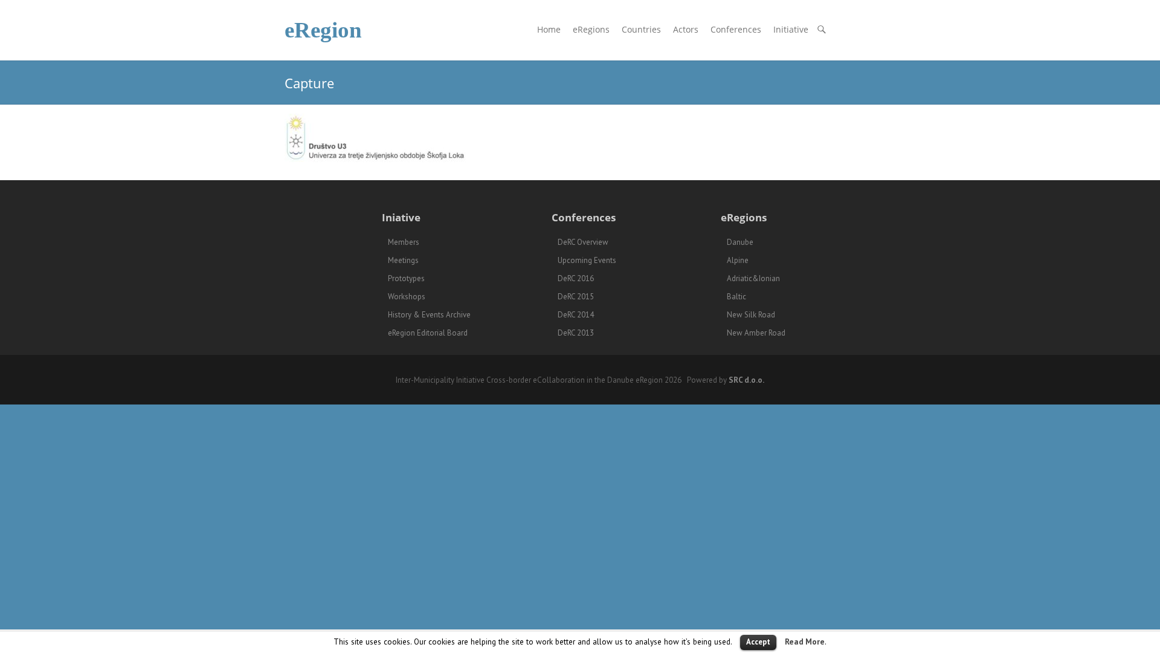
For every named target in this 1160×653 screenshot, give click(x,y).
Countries (641, 29)
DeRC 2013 (576, 333)
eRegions (591, 29)
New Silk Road (751, 315)
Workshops (406, 296)
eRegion (323, 30)
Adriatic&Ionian (753, 278)
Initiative (790, 29)
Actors (685, 29)
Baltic (736, 296)
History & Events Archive (429, 315)
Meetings (403, 260)
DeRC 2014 (576, 315)
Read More (805, 641)
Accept (758, 642)
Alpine (738, 260)
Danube (740, 242)
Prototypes (406, 278)
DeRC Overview (583, 242)
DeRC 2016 (576, 278)
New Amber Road (756, 333)
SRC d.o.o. (746, 380)
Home (549, 29)
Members (403, 242)
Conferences (735, 29)
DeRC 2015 (576, 296)
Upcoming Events (587, 260)
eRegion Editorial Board (428, 333)
